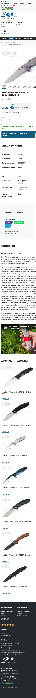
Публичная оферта (6, 645)
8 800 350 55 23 (6, 22)
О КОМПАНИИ (5, 3)
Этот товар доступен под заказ (15, 134)
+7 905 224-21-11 (11, 219)
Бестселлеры (27, 38)
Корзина (19, 613)
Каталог (5, 38)
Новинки (18, 38)
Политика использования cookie (10, 650)
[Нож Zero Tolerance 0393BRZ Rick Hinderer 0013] (18, 377)
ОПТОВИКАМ (4, 5)
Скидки (3, 615)
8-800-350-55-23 (11, 234)
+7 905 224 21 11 (7, 677)
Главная (3, 42)
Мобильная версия (22, 615)
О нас (2, 613)
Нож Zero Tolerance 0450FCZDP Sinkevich (16, 555)
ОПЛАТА (22, 3)
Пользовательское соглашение (10, 643)
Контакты (29, 3)
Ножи (11, 38)
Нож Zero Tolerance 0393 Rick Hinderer (15, 488)
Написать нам (5, 633)
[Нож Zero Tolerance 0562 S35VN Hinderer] (15, 412)
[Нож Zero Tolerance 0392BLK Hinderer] (14, 574)
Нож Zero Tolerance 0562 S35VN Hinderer (15, 425)
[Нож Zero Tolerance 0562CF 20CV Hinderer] (16, 508)
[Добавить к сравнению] (9, 119)
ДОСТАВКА (14, 3)
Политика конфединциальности (10, 648)
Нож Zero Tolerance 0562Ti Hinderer (14, 456)
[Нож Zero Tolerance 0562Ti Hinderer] (14, 444)
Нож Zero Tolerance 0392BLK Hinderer (14, 587)
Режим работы (5, 635)
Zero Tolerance (12, 42)
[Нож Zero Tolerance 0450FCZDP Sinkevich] (16, 541)
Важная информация (7, 611)
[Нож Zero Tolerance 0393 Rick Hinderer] (15, 475)
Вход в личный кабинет (23, 611)
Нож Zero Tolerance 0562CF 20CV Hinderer (16, 521)
